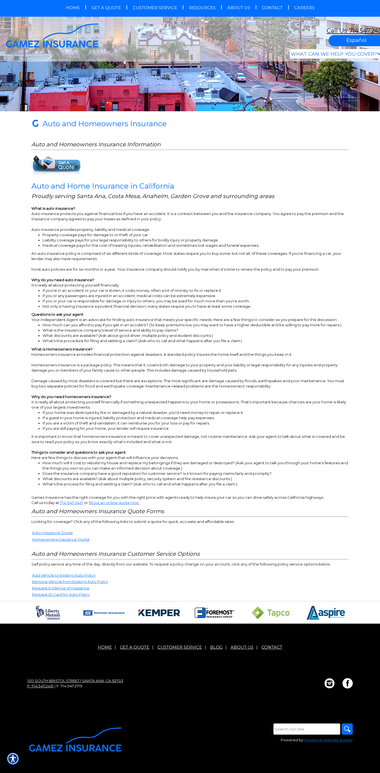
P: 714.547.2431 (40, 686)
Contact (271, 647)
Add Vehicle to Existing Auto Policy (63, 575)
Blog (216, 647)
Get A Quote (134, 647)
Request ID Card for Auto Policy (61, 594)
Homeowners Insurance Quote (61, 539)
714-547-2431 (71, 502)
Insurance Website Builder (328, 740)
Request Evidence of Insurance (60, 588)
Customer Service (179, 647)
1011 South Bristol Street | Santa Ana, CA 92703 (75, 680)
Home (105, 647)
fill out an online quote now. (114, 502)
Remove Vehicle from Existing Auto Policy (70, 581)
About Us (242, 647)
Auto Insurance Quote (52, 532)
